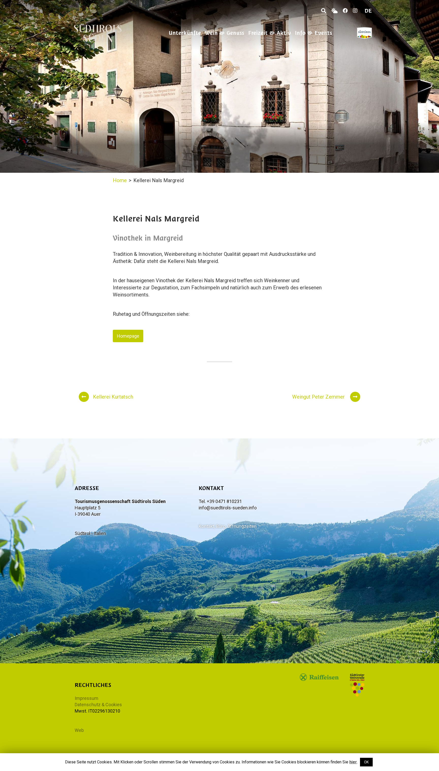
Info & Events (313, 33)
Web (79, 730)
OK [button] (366, 762)
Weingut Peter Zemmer (319, 397)
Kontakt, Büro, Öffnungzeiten (228, 526)
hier (353, 762)
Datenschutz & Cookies (98, 704)
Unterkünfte (185, 33)
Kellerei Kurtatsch (113, 397)
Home (120, 180)
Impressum (86, 698)
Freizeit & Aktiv (269, 33)
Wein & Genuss (224, 33)
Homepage (128, 336)
